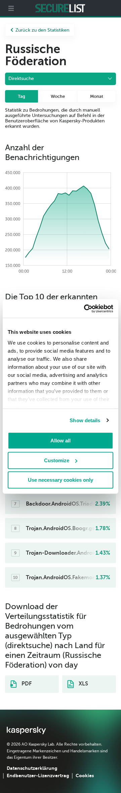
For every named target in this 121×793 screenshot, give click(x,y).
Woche (58, 96)
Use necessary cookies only (60, 480)
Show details (85, 420)
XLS (82, 684)
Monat (96, 96)
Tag (21, 96)
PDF (26, 684)
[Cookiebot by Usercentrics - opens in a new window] (85, 308)
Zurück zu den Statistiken (42, 30)
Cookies (85, 775)
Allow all (60, 440)
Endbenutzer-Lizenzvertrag (38, 775)
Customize (56, 460)
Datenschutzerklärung (32, 768)
